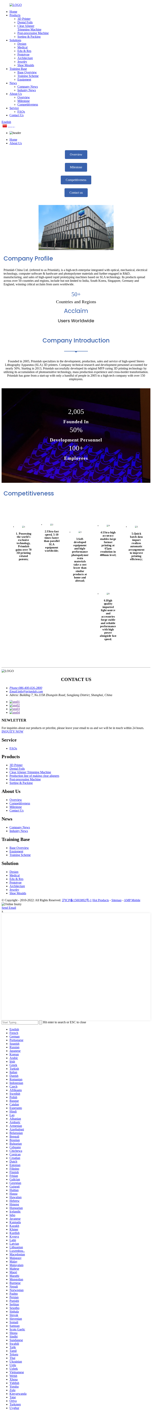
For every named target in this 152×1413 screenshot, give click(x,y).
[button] (76, 154)
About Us (16, 93)
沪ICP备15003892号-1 (77, 900)
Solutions (15, 40)
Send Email (9, 907)
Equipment (24, 79)
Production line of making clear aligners (34, 775)
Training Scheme (28, 76)
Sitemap (116, 900)
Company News (27, 86)
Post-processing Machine (33, 33)
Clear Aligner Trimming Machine (29, 27)
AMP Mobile (132, 900)
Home (13, 11)
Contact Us (17, 115)
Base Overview (27, 72)
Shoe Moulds (25, 65)
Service (14, 108)
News (13, 83)
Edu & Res (24, 51)
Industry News (26, 90)
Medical (22, 47)
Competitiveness (27, 104)
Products (15, 15)
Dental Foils (25, 22)
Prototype (23, 54)
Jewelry (22, 61)
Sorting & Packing (29, 36)
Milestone (23, 101)
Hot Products (100, 900)
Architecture (25, 58)
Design (21, 43)
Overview (23, 97)
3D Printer (23, 18)
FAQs (21, 111)
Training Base (18, 68)
